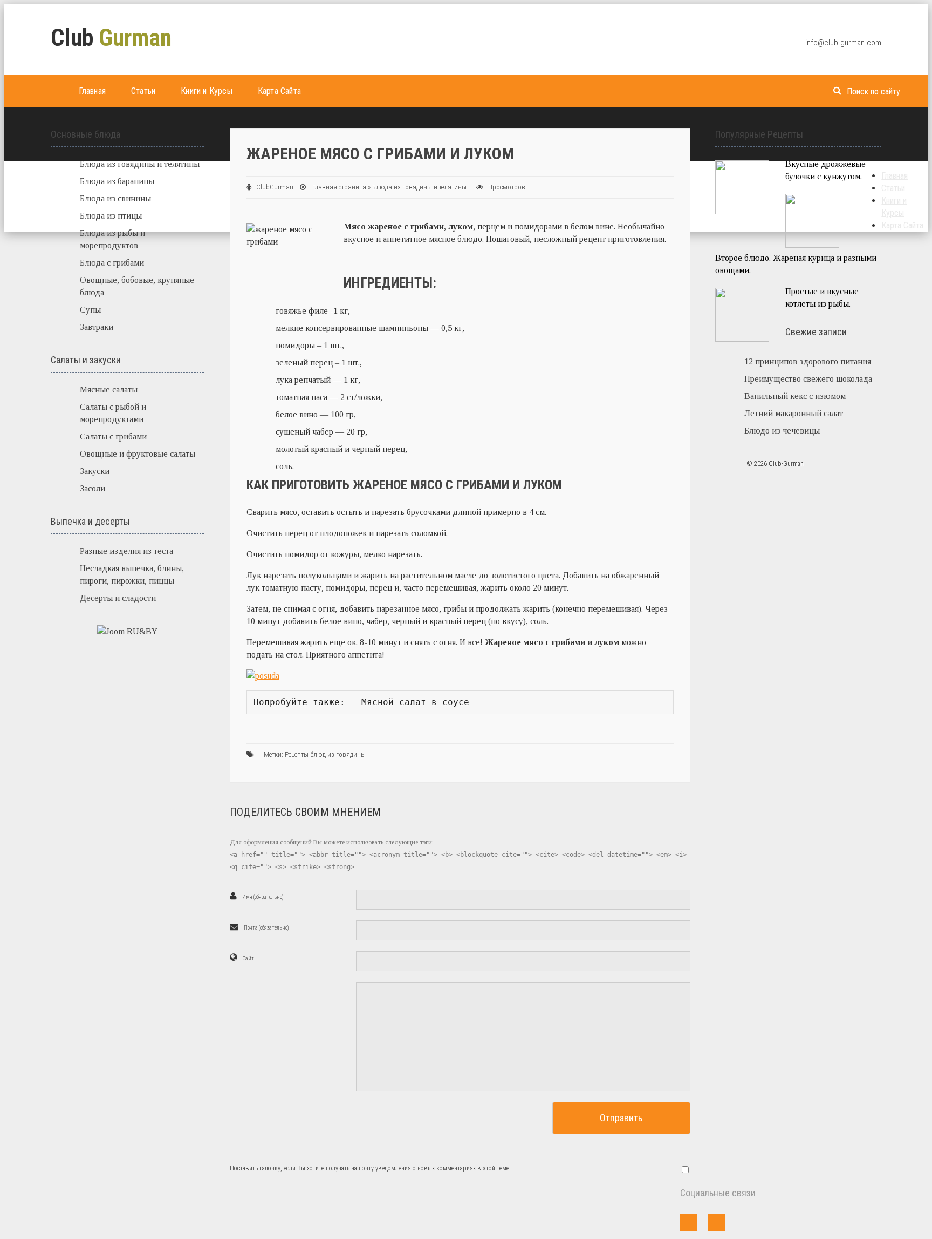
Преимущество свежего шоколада (808, 378)
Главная (92, 91)
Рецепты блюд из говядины (325, 754)
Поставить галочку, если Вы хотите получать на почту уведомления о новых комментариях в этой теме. (370, 1168)
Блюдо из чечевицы (782, 430)
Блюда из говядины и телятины (419, 187)
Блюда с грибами (112, 262)
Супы (90, 309)
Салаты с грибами (113, 436)
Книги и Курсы (206, 91)
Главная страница (339, 187)
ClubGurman (274, 187)
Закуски (94, 471)
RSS (716, 1222)
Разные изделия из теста (126, 551)
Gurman (111, 38)
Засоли (92, 488)
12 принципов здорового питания (807, 361)
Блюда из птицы (111, 215)
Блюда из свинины (115, 198)
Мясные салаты (109, 389)
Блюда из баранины (117, 181)
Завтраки (96, 326)
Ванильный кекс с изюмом (795, 396)
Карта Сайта (279, 91)
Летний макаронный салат (793, 413)
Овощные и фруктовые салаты (137, 453)
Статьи (143, 91)
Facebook (688, 1222)
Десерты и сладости (118, 597)
